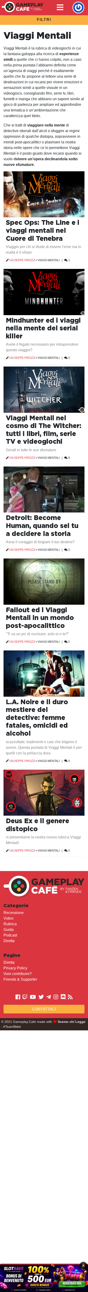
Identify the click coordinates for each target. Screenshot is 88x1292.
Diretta (9, 941)
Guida (9, 930)
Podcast (10, 935)
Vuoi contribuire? (18, 974)
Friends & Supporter (20, 979)
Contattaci (44, 1009)
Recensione (14, 913)
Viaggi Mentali (49, 260)
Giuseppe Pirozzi (22, 260)
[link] (44, 1278)
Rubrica (10, 924)
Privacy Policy (15, 968)
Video (8, 918)
